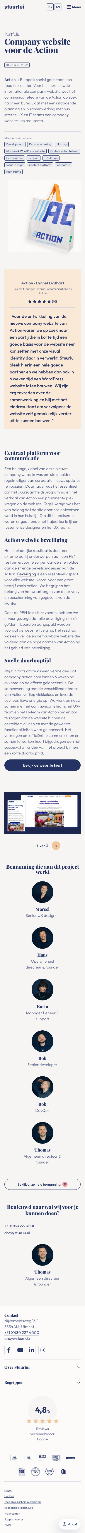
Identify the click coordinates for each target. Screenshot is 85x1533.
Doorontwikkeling (40, 144)
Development (15, 144)
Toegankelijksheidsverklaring (22, 1501)
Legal (8, 1490)
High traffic (13, 171)
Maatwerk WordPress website (25, 151)
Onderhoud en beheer (64, 151)
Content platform (40, 165)
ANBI (7, 1525)
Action (10, 79)
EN (58, 7)
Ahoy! (72, 1524)
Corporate (63, 165)
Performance (14, 158)
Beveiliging (26, 573)
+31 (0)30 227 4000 (20, 1226)
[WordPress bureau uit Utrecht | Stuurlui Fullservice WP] (14, 6)
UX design (51, 158)
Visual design (14, 165)
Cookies (9, 1496)
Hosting (62, 144)
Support (34, 158)
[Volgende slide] (56, 845)
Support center (13, 1519)
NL (51, 7)
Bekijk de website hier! (42, 765)
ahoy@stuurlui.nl (17, 1233)
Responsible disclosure (18, 1507)
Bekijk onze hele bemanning (41, 1184)
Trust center (12, 1513)
